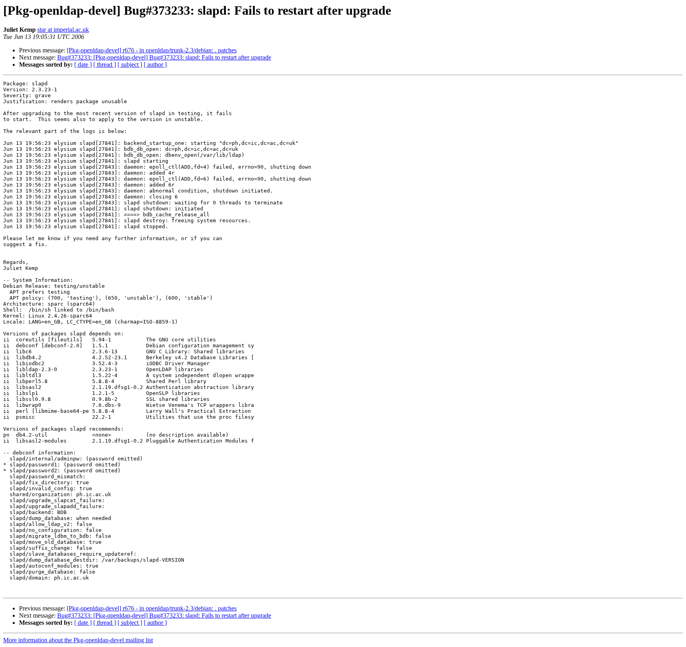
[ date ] (83, 64)
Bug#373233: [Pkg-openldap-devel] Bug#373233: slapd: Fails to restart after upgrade (164, 57)
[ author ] (155, 64)
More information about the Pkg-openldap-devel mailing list (78, 640)
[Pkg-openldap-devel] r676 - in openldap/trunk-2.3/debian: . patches (152, 50)
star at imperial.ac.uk (63, 29)
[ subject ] (130, 64)
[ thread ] (104, 64)
